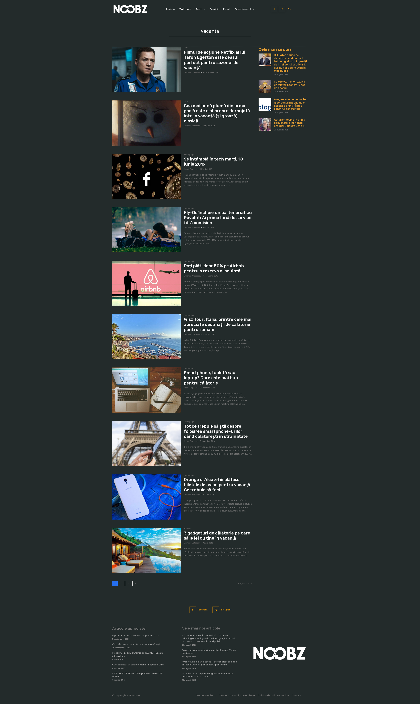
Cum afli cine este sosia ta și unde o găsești (136, 644)
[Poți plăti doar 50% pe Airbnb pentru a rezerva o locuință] (146, 283)
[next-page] (135, 583)
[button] (289, 9)
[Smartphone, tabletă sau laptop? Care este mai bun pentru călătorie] (146, 390)
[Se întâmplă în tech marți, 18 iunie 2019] (146, 176)
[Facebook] (274, 9)
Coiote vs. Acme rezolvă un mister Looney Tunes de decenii (289, 84)
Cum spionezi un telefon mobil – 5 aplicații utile (138, 664)
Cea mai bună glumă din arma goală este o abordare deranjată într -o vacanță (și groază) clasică (217, 113)
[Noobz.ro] (130, 9)
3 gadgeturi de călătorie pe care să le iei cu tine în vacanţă (217, 536)
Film (186, 48)
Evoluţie (187, 529)
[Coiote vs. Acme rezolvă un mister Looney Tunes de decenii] (265, 86)
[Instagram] (282, 9)
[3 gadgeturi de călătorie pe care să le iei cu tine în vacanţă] (146, 550)
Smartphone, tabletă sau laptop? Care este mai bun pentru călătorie (211, 377)
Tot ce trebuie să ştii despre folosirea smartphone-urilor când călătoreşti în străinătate (216, 431)
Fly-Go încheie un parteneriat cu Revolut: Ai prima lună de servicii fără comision (218, 217)
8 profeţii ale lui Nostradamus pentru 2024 (135, 635)
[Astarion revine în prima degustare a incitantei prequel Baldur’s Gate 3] (265, 124)
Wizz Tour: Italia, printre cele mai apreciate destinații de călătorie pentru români (217, 324)
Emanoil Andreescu (192, 276)
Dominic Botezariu (192, 72)
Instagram (226, 609)
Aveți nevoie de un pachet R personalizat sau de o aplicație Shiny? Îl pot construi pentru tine (291, 104)
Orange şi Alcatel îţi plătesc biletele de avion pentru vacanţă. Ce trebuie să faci (217, 484)
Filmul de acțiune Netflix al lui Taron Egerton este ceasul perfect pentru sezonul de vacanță (214, 60)
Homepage (189, 155)
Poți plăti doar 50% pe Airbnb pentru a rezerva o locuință (214, 268)
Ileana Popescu (191, 169)
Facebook (203, 609)
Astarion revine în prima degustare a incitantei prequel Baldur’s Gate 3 (289, 123)
